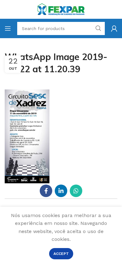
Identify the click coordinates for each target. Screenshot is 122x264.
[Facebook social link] (46, 191)
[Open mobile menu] (8, 28)
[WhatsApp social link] (76, 191)
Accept (61, 253)
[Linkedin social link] (61, 191)
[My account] (114, 28)
